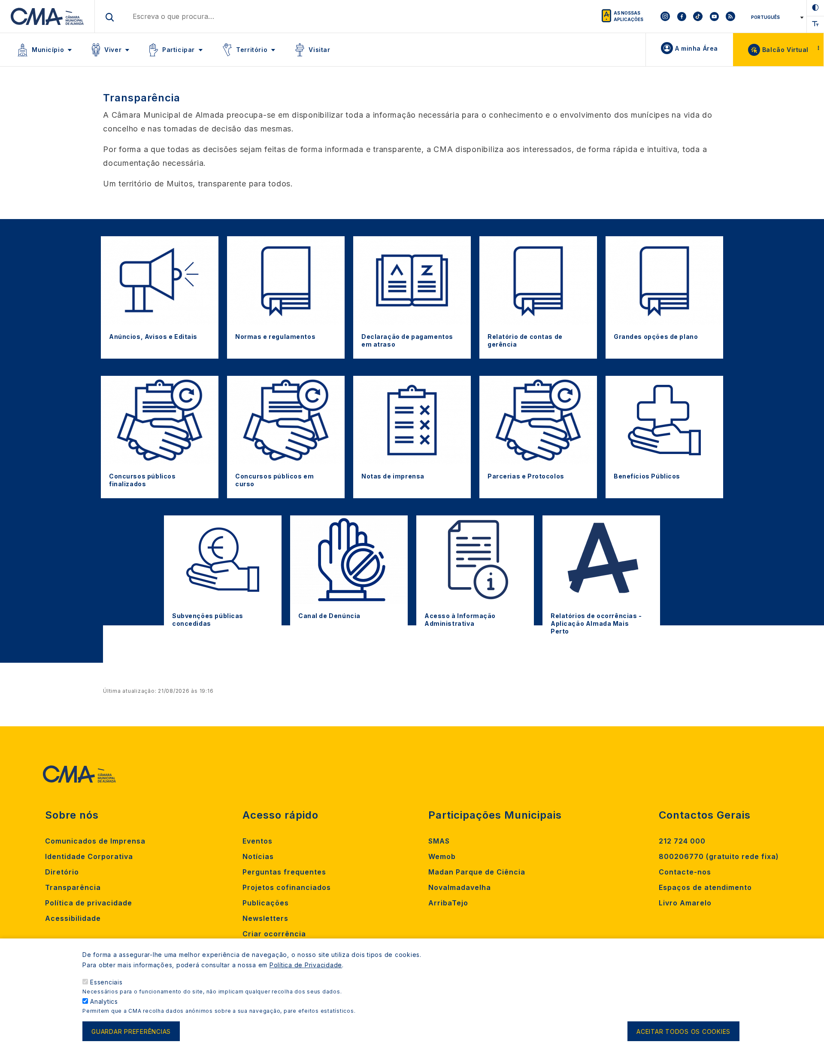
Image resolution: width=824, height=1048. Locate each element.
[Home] (47, 16)
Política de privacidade (88, 903)
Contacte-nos (685, 872)
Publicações (265, 903)
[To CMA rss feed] (730, 16)
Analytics (104, 1001)
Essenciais (106, 982)
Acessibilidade (73, 918)
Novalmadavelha (459, 887)
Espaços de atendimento (705, 887)
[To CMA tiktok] (698, 16)
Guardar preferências (131, 1031)
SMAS (439, 841)
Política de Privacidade (306, 965)
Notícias (258, 856)
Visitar (319, 49)
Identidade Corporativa (89, 856)
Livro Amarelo (685, 903)
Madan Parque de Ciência (476, 872)
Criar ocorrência (274, 933)
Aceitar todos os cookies (683, 1031)
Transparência (73, 887)
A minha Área (696, 48)
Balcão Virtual (785, 49)
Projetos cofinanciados (286, 887)
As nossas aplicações (628, 16)
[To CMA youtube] (714, 16)
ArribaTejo (448, 903)
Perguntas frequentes (284, 872)
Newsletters (265, 918)
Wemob (442, 856)
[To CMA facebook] (681, 16)
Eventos (257, 841)
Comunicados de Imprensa (95, 841)
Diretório (62, 872)
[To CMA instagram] (665, 16)
